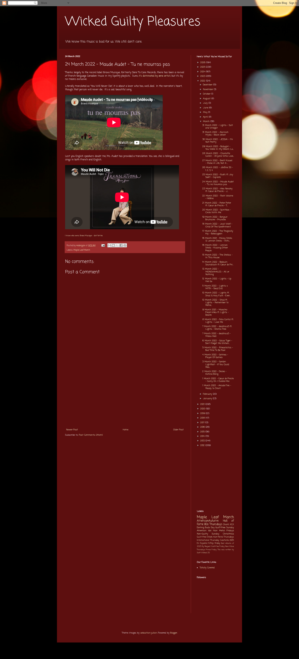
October (207, 94)
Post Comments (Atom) (91, 435)
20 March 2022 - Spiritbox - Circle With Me (216, 211)
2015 (202, 431)
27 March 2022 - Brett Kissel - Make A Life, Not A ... (217, 162)
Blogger (173, 633)
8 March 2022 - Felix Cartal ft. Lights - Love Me (218, 321)
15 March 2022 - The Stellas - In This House (217, 256)
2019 (203, 413)
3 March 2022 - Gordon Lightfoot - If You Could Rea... (215, 364)
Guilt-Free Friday (218, 546)
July (205, 103)
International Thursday (208, 540)
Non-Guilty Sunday (208, 534)
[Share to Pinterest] (125, 245)
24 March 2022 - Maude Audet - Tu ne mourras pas (218, 183)
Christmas (228, 534)
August (207, 98)
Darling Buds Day (206, 527)
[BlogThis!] (113, 245)
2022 (203, 81)
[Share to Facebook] (121, 245)
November (208, 89)
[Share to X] (117, 245)
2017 (202, 422)
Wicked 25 (205, 552)
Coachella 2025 (227, 540)
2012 (202, 445)
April (206, 117)
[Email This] (109, 245)
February (208, 394)
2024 (203, 71)
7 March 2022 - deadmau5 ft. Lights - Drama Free (217, 328)
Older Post (178, 429)
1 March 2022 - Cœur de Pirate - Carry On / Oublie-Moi (218, 380)
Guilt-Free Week (205, 537)
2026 (203, 62)
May (205, 112)
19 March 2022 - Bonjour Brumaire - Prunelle (214, 218)
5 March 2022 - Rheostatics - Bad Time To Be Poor (217, 349)
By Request (206, 546)
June (206, 107)
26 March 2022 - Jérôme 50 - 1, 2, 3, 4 (217, 169)
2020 (203, 408)
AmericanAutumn (208, 521)
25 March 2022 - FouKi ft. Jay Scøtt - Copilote (217, 176)
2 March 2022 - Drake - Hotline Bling (214, 373)
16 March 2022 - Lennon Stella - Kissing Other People (215, 248)
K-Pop (211, 543)
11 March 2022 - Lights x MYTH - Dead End (215, 287)
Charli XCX (228, 524)
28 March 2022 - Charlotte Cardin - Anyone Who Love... (218, 155)
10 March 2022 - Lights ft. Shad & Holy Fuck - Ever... (216, 294)
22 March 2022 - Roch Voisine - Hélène (217, 197)
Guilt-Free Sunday (224, 527)
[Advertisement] (125, 395)
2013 (202, 440)
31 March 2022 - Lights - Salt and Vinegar (217, 127)
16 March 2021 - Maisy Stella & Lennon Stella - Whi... (217, 239)
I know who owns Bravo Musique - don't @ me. (84, 235)
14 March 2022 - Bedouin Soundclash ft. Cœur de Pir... (217, 263)
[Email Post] (103, 245)
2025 (203, 67)
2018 (203, 418)
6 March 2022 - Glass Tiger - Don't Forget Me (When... (217, 342)
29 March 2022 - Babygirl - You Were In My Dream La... (218, 148)
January (208, 398)
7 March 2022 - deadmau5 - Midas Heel (216, 335)
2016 (203, 427)
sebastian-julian (148, 633)
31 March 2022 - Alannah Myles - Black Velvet (215, 134)
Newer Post (72, 429)
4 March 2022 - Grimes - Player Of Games (215, 356)
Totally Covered (207, 567)
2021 (202, 404)
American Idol (204, 530)
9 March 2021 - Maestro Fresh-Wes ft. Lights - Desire (215, 312)
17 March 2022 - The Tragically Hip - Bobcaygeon (217, 232)
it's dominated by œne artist (154, 76)
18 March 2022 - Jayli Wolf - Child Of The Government (217, 225)
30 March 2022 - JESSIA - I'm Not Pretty (217, 141)
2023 (203, 76)
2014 (202, 436)
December (208, 84)
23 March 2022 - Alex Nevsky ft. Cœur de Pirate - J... (217, 190)
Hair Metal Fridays (223, 530)
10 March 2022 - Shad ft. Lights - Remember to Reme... (215, 302)
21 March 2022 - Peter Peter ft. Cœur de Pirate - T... (216, 204)
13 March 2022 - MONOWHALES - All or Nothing (215, 271)
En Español (202, 543)
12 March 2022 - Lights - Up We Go (216, 280)
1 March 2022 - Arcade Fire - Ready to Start (216, 387)
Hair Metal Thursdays (223, 537)
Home (125, 429)
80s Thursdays (213, 524)
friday (217, 543)
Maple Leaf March (82, 250)
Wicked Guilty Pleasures (132, 22)
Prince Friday (211, 549)
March (206, 121)
